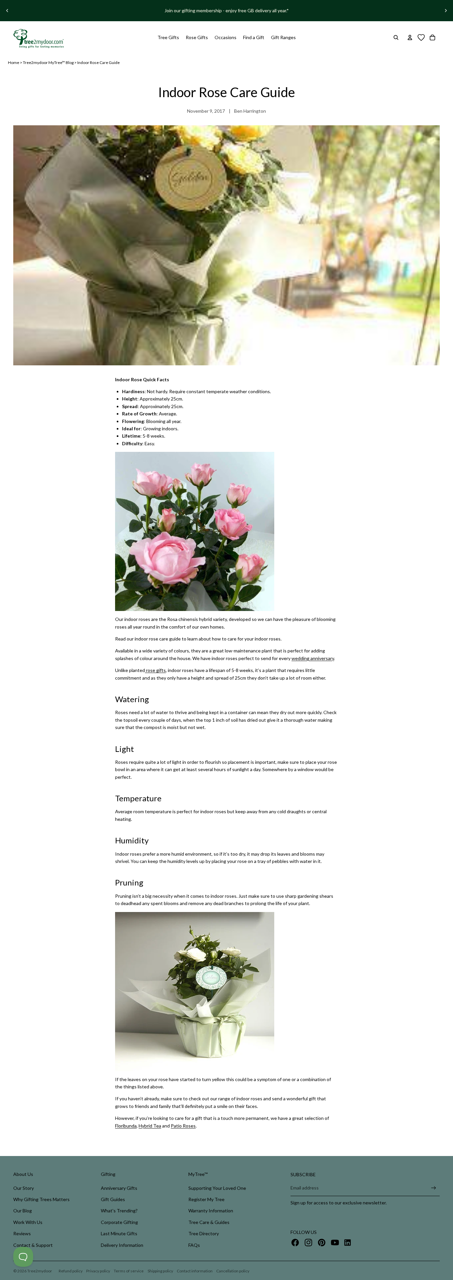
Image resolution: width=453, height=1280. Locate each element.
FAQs (194, 1245)
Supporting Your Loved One (217, 1188)
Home (13, 62)
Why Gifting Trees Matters (41, 1199)
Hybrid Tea (150, 1125)
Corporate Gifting (119, 1222)
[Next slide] (445, 10)
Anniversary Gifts (119, 1188)
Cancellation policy (232, 1270)
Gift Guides (113, 1199)
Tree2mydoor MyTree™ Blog (48, 62)
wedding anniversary (312, 658)
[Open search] (396, 37)
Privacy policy (98, 1270)
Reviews (22, 1233)
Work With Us (27, 1222)
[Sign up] (433, 1188)
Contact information (195, 1270)
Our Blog (22, 1210)
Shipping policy (160, 1270)
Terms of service (129, 1270)
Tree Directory (203, 1233)
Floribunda (126, 1125)
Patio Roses (183, 1125)
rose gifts (155, 670)
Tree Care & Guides (208, 1222)
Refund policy (71, 1270)
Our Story (23, 1188)
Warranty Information (210, 1210)
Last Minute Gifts (119, 1233)
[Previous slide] (7, 10)
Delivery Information (122, 1245)
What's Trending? (119, 1210)
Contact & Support (33, 1245)
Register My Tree (206, 1199)
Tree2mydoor (39, 1270)
